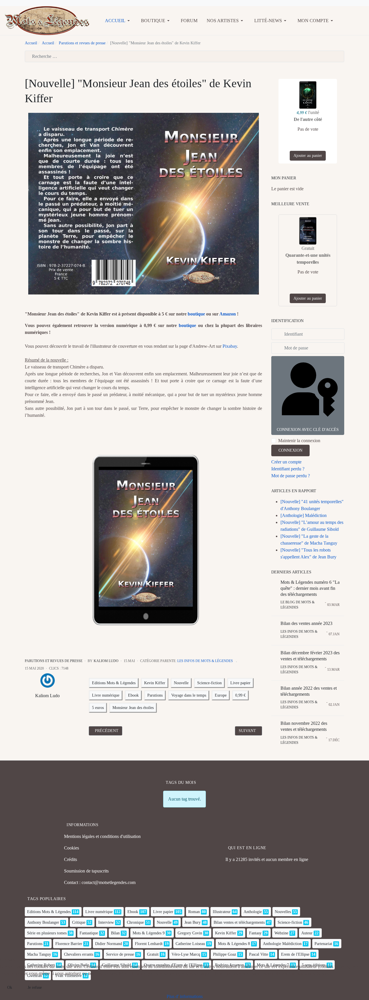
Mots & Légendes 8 (234, 944)
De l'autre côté (308, 119)
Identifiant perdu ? (287, 468)
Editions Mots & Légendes (113, 683)
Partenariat (323, 944)
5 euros (98, 708)
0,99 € (240, 695)
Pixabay (230, 346)
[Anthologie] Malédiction (303, 515)
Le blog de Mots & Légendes (297, 604)
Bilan (115, 933)
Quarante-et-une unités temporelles (307, 259)
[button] (118, 20)
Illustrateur (222, 912)
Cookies (71, 847)
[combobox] (184, 56)
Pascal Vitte (258, 954)
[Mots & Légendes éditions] (47, 20)
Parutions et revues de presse (53, 661)
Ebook (133, 695)
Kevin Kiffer (154, 683)
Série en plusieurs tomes (47, 933)
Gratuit (153, 954)
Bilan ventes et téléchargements (239, 922)
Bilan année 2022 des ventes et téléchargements (308, 691)
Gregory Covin (190, 933)
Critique (78, 922)
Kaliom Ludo (47, 695)
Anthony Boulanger (43, 922)
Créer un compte (286, 461)
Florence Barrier (68, 944)
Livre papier (240, 683)
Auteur (306, 933)
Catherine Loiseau (190, 944)
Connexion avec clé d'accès (308, 429)
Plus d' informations (185, 996)
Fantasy (255, 933)
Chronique (135, 922)
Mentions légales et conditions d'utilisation (102, 836)
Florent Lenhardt (149, 944)
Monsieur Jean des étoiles (133, 708)
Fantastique (89, 933)
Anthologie (253, 912)
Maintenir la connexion (299, 440)
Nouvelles (283, 912)
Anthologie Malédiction (282, 944)
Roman (194, 912)
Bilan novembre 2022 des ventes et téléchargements (303, 726)
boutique (196, 313)
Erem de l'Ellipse (295, 954)
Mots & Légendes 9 (149, 933)
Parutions (155, 695)
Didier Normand (108, 944)
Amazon (227, 313)
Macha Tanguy (39, 954)
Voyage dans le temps (188, 695)
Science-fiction (209, 683)
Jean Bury (192, 922)
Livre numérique (105, 695)
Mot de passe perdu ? (290, 475)
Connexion (290, 450)
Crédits (70, 859)
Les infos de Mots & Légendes (205, 661)
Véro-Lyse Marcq (186, 954)
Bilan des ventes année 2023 (306, 623)
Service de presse (120, 954)
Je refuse (35, 987)
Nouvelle (181, 683)
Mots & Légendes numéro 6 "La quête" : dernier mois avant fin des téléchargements (310, 588)
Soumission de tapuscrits (86, 870)
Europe (221, 695)
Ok (9, 987)
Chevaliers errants (78, 954)
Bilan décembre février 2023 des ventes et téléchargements (310, 655)
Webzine (281, 933)
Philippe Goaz (224, 954)
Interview (106, 922)
